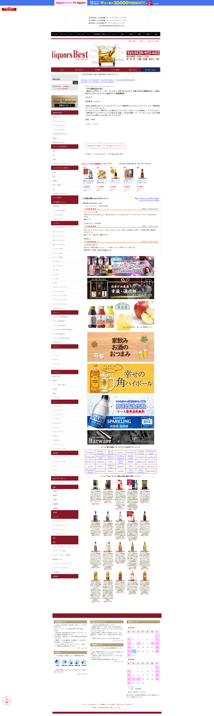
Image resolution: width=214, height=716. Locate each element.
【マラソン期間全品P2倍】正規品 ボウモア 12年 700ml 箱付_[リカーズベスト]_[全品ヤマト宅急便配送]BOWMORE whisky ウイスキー (107, 496)
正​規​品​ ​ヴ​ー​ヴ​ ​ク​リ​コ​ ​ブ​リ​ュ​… (115, 182)
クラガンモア (90, 457)
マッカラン (90, 452)
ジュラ (90, 466)
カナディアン (151, 471)
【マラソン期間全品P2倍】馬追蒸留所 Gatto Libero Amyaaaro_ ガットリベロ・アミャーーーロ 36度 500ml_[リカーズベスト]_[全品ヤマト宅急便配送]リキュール (95, 528)
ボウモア (131, 462)
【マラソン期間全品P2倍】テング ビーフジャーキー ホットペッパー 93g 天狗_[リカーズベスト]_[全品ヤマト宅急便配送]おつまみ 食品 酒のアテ (144, 496)
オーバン (121, 452)
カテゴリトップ (86, 80)
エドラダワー (131, 452)
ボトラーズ (151, 466)
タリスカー (120, 466)
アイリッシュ (100, 471)
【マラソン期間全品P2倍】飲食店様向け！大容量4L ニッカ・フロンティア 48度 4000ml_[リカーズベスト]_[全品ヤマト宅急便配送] (144, 587)
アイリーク (100, 462)
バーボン (121, 471)
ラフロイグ (151, 462)
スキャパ (100, 466)
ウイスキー (96, 80)
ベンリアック (151, 457)
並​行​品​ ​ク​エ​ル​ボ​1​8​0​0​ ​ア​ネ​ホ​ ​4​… (142, 182)
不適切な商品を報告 (116, 154)
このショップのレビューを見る (149, 200)
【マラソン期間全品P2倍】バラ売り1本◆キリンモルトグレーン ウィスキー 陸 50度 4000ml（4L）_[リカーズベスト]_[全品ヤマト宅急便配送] (132, 587)
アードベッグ (90, 462)
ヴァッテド (141, 466)
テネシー (110, 471)
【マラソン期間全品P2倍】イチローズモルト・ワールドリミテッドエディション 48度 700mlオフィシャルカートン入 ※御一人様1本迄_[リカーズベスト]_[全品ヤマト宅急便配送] (95, 560)
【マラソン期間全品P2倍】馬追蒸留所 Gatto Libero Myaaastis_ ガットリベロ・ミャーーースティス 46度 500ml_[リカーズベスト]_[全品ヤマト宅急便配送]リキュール (107, 528)
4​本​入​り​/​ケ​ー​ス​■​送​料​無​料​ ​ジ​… (102, 182)
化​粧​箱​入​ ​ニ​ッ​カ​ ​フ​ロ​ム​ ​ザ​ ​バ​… (128, 182)
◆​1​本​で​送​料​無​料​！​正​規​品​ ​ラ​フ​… (88, 182)
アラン (131, 466)
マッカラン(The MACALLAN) (125, 80)
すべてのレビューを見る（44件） (148, 198)
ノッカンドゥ (141, 457)
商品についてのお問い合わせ (96, 154)
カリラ (110, 462)
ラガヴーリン (141, 462)
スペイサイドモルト (107, 80)
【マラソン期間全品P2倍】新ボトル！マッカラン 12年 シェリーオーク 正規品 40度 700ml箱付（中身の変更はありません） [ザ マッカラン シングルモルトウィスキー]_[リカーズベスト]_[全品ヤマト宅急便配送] (120, 499)
